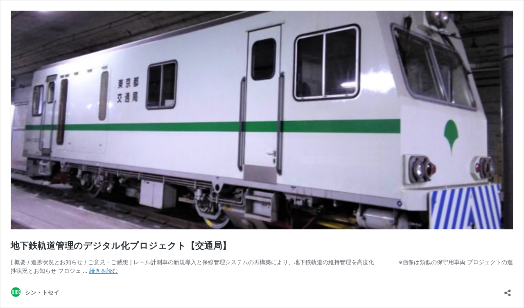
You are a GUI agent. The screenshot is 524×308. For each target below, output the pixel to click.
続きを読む (103, 270)
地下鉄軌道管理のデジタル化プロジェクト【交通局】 (121, 245)
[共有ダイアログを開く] (507, 290)
